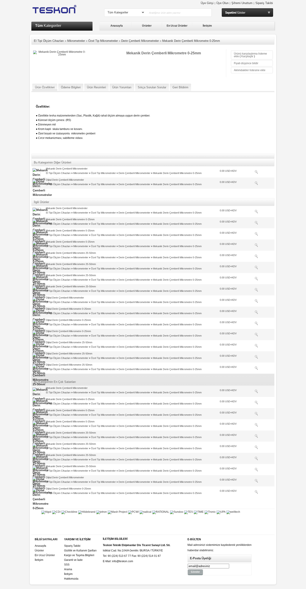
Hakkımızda (71, 578)
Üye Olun (222, 3)
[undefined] (60, 51)
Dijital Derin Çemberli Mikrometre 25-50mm (69, 342)
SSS (66, 564)
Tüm (48, 26)
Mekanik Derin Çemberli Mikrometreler (67, 168)
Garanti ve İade (73, 559)
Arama (68, 569)
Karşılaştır (247, 56)
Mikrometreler (76, 40)
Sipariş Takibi (264, 3)
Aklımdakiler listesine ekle (249, 70)
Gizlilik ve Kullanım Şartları (80, 550)
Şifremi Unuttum (241, 3)
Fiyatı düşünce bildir (246, 63)
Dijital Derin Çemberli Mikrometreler (65, 179)
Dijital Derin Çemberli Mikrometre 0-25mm (68, 308)
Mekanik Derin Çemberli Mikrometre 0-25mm (191, 40)
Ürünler (147, 25)
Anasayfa (116, 25)
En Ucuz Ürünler (177, 25)
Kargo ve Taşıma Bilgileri (79, 555)
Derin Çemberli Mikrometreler (140, 40)
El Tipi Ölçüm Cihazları (49, 40)
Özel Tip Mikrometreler (103, 40)
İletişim (207, 25)
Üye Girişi (207, 3)
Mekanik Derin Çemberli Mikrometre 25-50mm (71, 253)
